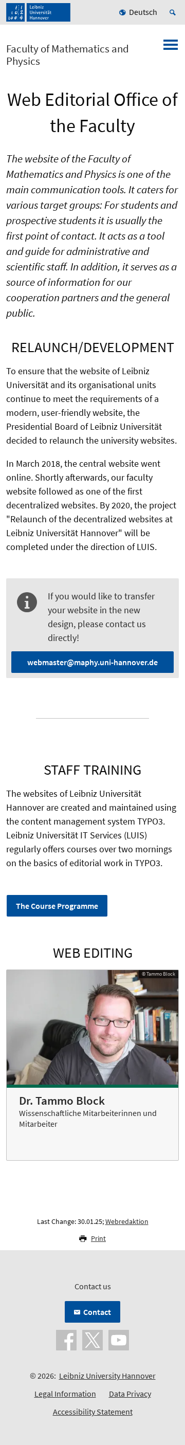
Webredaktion (127, 1221)
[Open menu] (170, 48)
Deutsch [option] (143, 12)
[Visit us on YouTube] (119, 1339)
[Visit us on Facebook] (66, 1339)
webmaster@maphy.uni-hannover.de (92, 662)
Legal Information (65, 1393)
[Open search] (174, 12)
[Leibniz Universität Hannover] (38, 12)
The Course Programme (57, 906)
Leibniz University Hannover (107, 1375)
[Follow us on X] (92, 1339)
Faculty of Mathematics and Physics (67, 55)
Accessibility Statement (93, 1411)
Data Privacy (130, 1393)
